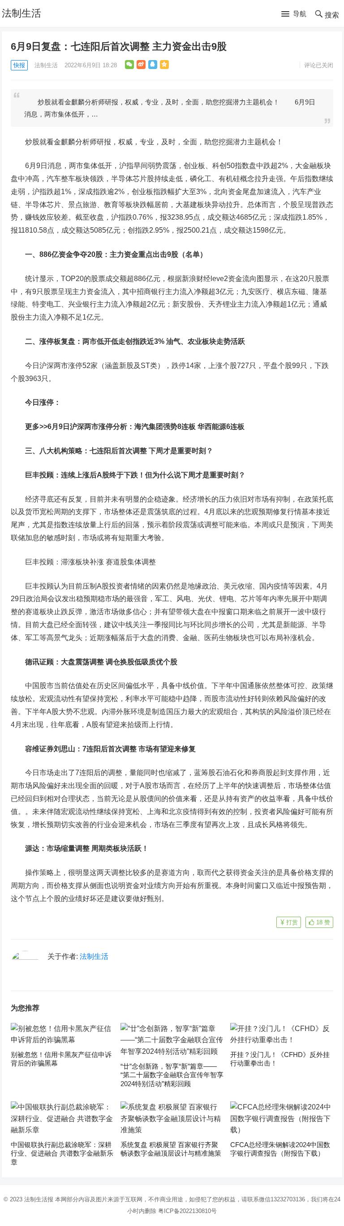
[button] (293, 14)
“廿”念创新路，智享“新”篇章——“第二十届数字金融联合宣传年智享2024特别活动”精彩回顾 (172, 1074)
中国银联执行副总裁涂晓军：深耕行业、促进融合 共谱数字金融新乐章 (62, 1153)
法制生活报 (38, 1199)
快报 (19, 65)
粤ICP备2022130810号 (187, 1211)
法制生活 (21, 13)
